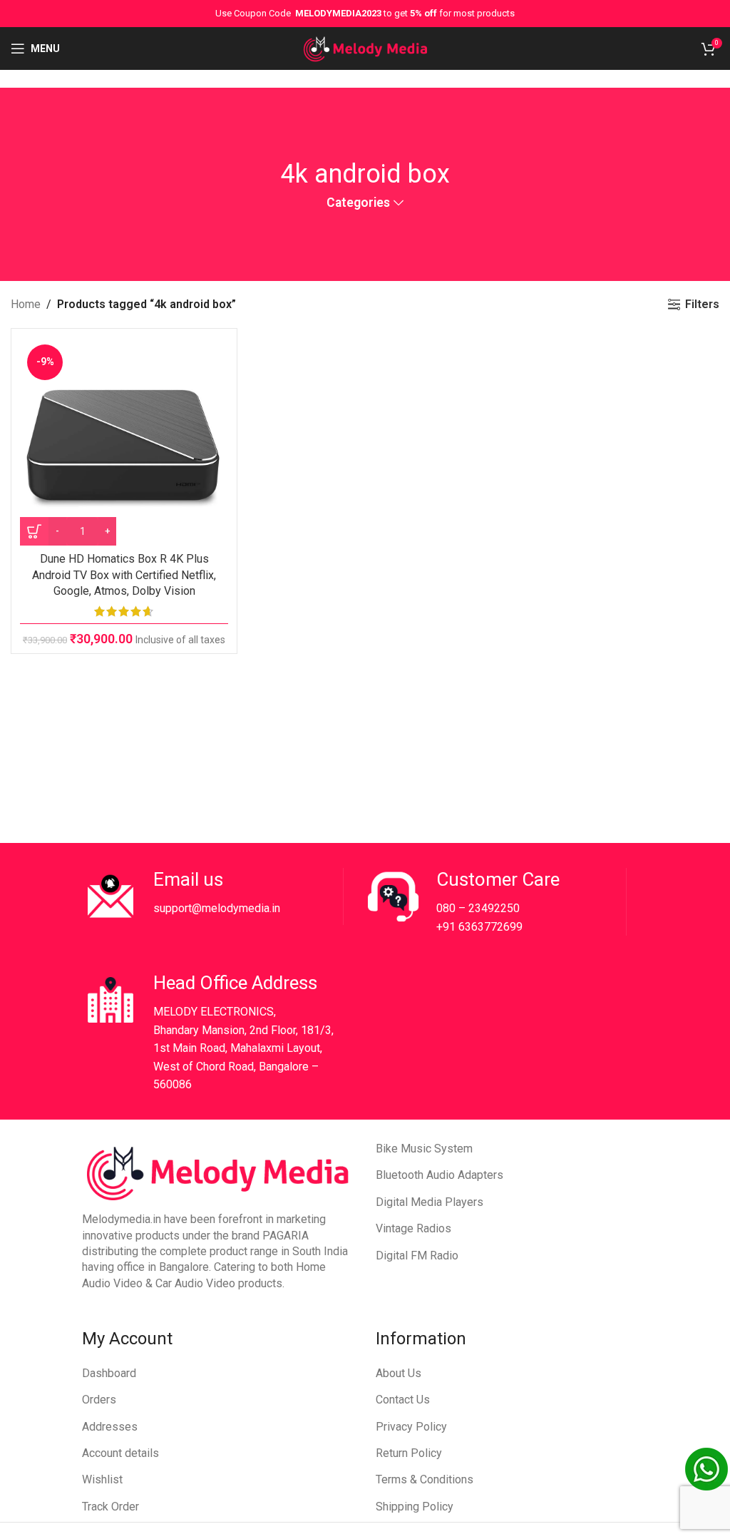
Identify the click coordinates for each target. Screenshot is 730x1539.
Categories (358, 203)
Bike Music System (424, 1148)
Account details (120, 1453)
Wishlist (102, 1479)
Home (26, 304)
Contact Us (403, 1399)
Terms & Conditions (424, 1479)
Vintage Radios (413, 1228)
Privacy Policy (411, 1426)
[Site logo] (365, 47)
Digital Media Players (429, 1202)
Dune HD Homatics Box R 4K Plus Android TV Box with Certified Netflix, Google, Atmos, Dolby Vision (124, 575)
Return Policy (409, 1453)
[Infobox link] (212, 896)
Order (125, 1506)
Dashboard (109, 1373)
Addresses (110, 1426)
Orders (99, 1399)
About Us (398, 1373)
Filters (702, 304)
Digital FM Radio (417, 1255)
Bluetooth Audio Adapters (439, 1175)
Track (96, 1506)
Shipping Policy (414, 1506)
